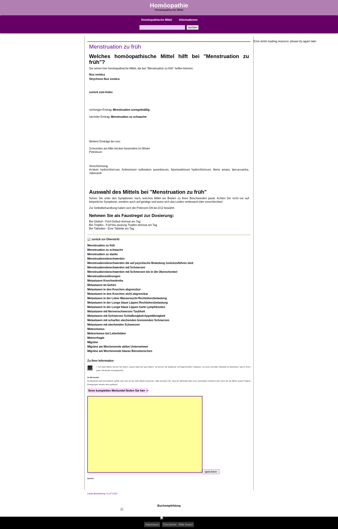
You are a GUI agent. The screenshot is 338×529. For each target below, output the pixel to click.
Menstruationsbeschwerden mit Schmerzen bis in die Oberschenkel (132, 271)
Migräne (92, 342)
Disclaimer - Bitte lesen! (178, 524)
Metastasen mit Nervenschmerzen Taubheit (116, 311)
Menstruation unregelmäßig (131, 109)
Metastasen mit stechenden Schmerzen (113, 324)
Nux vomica (97, 74)
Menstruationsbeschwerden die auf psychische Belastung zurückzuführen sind (140, 263)
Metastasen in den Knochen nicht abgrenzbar (117, 293)
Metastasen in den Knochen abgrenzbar (114, 289)
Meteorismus (96, 329)
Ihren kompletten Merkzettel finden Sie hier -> (118, 390)
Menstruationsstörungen (103, 276)
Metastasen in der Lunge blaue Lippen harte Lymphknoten (126, 307)
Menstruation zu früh (101, 245)
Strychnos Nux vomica (104, 78)
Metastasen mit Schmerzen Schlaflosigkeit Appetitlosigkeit (126, 315)
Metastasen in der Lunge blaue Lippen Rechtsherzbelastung (127, 302)
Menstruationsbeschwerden (106, 258)
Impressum (152, 524)
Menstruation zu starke (102, 254)
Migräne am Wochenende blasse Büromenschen (119, 350)
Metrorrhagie (95, 337)
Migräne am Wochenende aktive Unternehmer (117, 346)
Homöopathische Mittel (156, 19)
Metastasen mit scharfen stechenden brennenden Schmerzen (128, 320)
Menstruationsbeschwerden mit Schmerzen (116, 267)
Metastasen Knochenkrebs (105, 280)
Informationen (188, 19)
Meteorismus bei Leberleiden (106, 333)
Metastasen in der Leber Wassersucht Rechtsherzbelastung (127, 298)
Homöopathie (169, 5)
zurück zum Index (101, 92)
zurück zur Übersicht (105, 239)
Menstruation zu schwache (129, 116)
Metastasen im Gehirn (101, 285)
